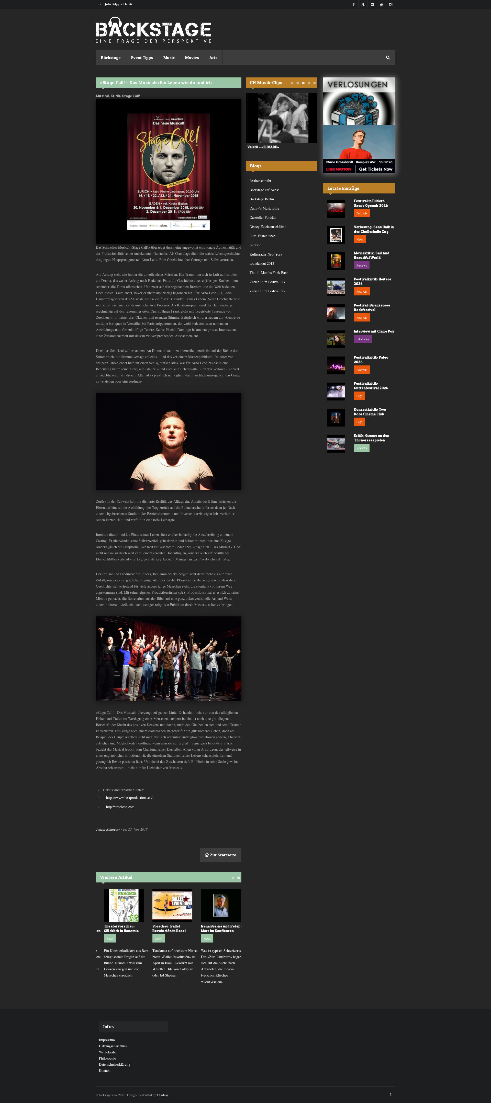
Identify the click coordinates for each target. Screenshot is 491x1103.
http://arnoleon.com (120, 806)
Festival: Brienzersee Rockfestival (372, 307)
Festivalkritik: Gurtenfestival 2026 (371, 385)
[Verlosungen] (359, 101)
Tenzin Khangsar (108, 829)
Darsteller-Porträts (263, 217)
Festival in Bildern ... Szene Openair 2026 (371, 203)
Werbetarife (107, 1052)
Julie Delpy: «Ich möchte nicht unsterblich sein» (136, 4)
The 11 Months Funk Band (269, 272)
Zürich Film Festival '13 (267, 281)
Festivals (361, 213)
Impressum (107, 1039)
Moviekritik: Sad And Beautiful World (371, 255)
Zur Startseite (222, 854)
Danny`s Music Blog (264, 208)
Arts (213, 57)
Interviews (362, 339)
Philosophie (107, 1058)
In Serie (255, 245)
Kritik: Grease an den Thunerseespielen (371, 437)
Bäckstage (111, 57)
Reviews (361, 265)
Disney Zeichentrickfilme (268, 226)
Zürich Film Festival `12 (267, 291)
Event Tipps (142, 57)
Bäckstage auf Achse (264, 189)
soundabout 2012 (262, 263)
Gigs (359, 396)
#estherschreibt (260, 180)
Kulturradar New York (266, 254)
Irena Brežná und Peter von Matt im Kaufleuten (217, 928)
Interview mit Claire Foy (374, 331)
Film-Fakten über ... (264, 235)
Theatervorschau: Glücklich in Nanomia (114, 928)
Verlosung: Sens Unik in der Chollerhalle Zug (374, 229)
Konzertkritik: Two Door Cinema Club (370, 411)
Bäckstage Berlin (262, 199)
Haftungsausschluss (113, 1045)
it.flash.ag (162, 1095)
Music (169, 57)
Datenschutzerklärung (114, 1064)
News (103, 938)
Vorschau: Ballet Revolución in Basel (162, 928)
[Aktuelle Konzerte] (359, 149)
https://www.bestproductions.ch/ (129, 797)
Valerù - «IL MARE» (261, 147)
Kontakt (104, 1070)
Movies (192, 57)
